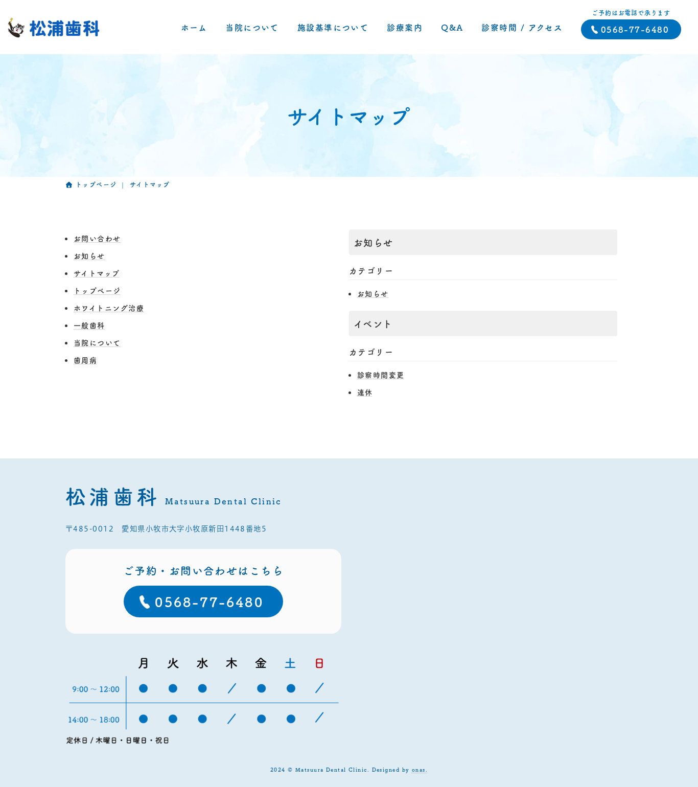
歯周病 (85, 360)
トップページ (97, 290)
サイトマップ (97, 273)
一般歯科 (89, 325)
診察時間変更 (381, 374)
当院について (97, 342)
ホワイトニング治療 (109, 308)
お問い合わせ (97, 238)
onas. (420, 769)
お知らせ (89, 255)
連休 (365, 392)
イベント (373, 323)
